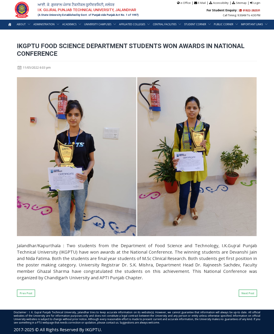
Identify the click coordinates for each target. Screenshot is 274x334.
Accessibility (221, 3)
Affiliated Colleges (132, 24)
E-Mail (202, 3)
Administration (44, 24)
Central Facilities (164, 24)
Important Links (252, 24)
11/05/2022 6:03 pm (36, 67)
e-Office (185, 3)
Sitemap (241, 3)
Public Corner (223, 24)
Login (256, 3)
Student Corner (195, 24)
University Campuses (97, 24)
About (21, 24)
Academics (69, 24)
